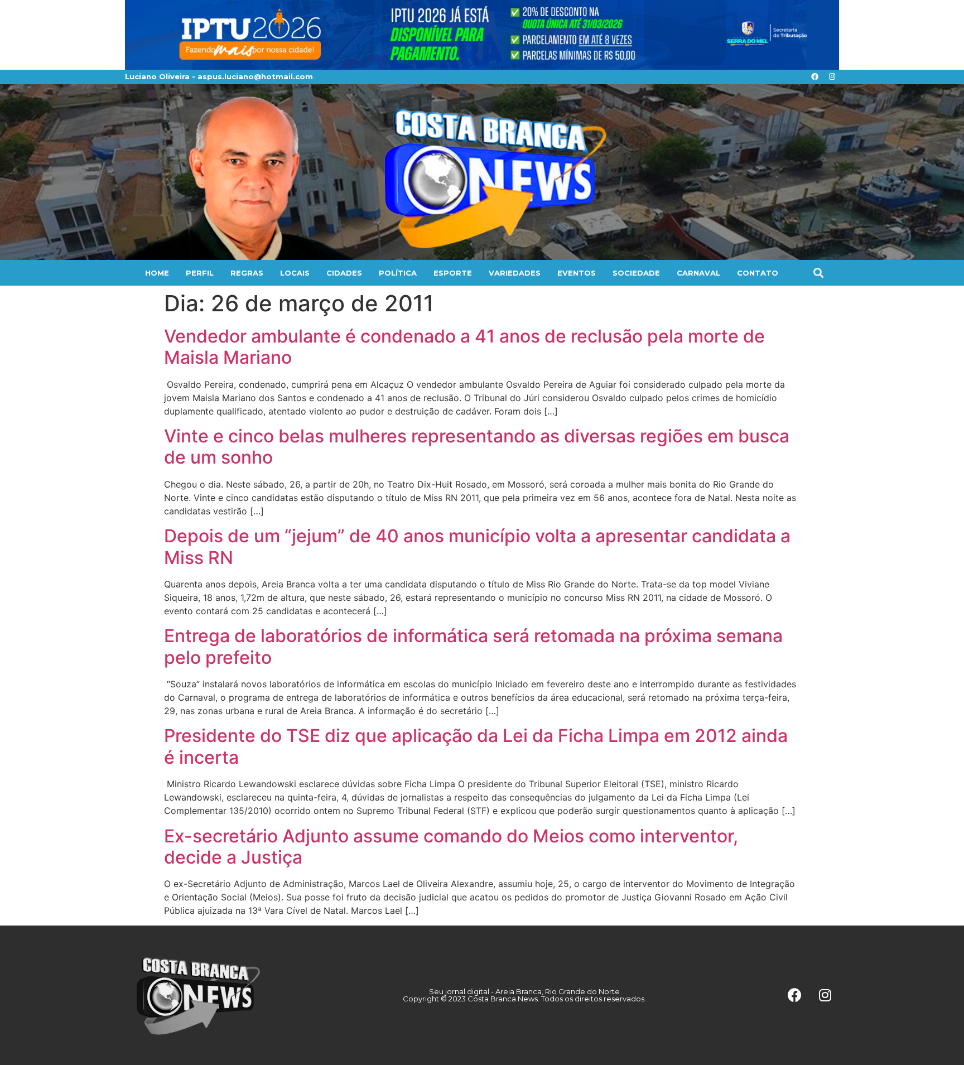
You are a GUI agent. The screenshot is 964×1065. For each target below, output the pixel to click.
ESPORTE (452, 272)
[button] (818, 272)
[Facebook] (814, 77)
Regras (246, 272)
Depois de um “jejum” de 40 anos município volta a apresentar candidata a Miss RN (477, 546)
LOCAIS (295, 272)
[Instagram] (832, 77)
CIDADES (344, 272)
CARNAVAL (698, 272)
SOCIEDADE (636, 272)
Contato (757, 272)
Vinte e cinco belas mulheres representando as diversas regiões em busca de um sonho (476, 446)
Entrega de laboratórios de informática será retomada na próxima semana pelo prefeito (473, 646)
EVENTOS (576, 272)
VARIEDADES (515, 272)
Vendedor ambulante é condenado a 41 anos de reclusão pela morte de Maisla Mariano (464, 346)
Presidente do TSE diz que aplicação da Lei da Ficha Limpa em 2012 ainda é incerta (476, 746)
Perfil (200, 272)
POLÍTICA (398, 272)
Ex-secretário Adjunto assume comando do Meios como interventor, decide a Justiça (451, 846)
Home (157, 272)
